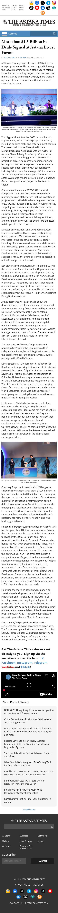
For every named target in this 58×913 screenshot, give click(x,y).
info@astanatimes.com (36, 903)
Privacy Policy (22, 885)
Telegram (40, 663)
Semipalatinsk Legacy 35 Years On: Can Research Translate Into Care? (24, 782)
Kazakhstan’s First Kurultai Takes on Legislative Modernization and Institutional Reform (28, 773)
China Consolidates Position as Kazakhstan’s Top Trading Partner (27, 721)
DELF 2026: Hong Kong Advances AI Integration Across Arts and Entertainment (29, 712)
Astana (23, 57)
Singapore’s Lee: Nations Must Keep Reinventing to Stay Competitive (23, 791)
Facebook (8, 663)
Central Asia (43, 836)
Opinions (6, 846)
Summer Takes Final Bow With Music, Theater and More (28, 755)
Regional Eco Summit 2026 (26, 847)
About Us (39, 885)
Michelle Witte (10, 57)
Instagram (24, 663)
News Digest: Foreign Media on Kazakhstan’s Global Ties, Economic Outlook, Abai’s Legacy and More (28, 731)
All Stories (6, 836)
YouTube (7, 667)
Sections (12, 34)
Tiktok (25, 667)
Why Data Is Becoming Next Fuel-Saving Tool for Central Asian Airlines (27, 764)
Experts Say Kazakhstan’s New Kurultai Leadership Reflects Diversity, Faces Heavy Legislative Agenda (26, 744)
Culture (5, 841)
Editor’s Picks (26, 841)
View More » (29, 809)
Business (24, 836)
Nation (41, 841)
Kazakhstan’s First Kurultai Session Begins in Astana (27, 800)
